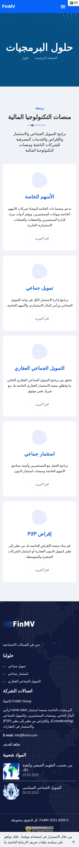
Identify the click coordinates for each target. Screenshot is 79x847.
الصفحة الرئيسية (46, 58)
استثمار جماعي (18, 673)
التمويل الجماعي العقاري (24, 681)
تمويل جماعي (17, 666)
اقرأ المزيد (41, 238)
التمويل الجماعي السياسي (41, 788)
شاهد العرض (11, 744)
